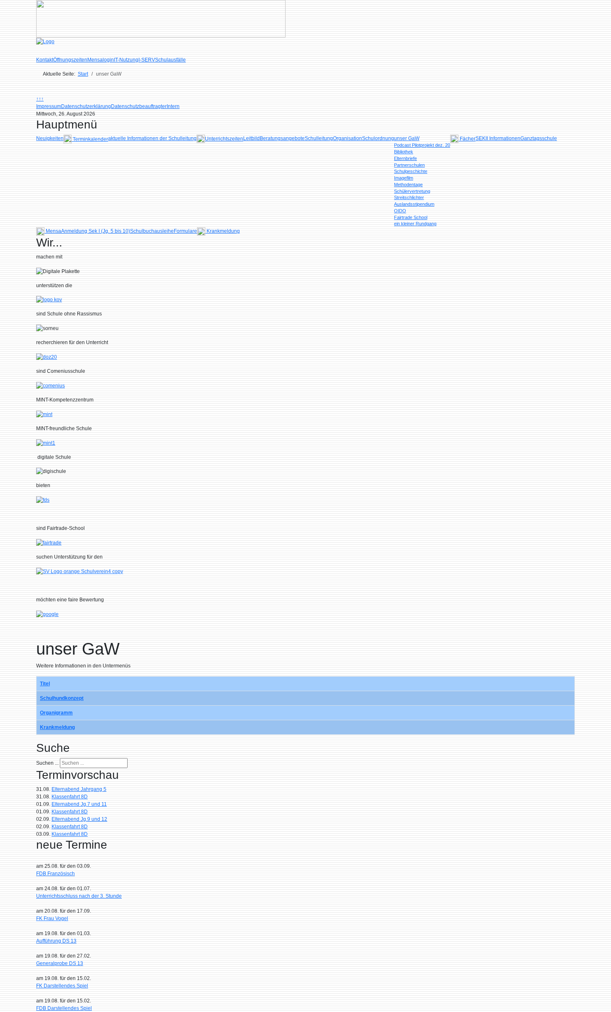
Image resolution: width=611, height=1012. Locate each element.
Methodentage (408, 184)
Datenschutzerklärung (86, 106)
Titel (45, 684)
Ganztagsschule (538, 138)
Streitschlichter (409, 197)
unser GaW (406, 138)
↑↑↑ (40, 99)
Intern (173, 106)
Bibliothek (403, 151)
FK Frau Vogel (52, 918)
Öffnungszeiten (70, 60)
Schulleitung (319, 138)
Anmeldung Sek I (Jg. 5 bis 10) (95, 231)
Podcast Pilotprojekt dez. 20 (422, 145)
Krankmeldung (57, 727)
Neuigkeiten (50, 138)
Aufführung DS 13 (56, 941)
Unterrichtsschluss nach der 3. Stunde (79, 896)
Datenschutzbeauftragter (139, 106)
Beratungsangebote (282, 138)
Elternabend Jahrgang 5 (79, 789)
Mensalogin (100, 60)
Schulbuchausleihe (152, 231)
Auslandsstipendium (414, 204)
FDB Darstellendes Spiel (64, 1008)
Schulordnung (378, 138)
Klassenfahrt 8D (70, 797)
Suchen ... (47, 763)
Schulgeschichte (410, 171)
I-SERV (146, 60)
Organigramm (56, 713)
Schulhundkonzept (62, 698)
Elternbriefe (405, 158)
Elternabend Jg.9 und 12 (79, 819)
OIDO (400, 210)
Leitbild (251, 138)
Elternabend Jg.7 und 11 (79, 804)
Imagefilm (403, 177)
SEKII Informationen (497, 138)
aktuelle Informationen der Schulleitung (152, 138)
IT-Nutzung (126, 60)
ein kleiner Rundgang (415, 223)
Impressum (48, 106)
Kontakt (44, 60)
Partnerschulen (409, 165)
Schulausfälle (170, 60)
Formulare (185, 231)
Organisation (347, 138)
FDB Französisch (55, 874)
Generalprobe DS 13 (59, 963)
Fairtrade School (410, 217)
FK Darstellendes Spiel (62, 986)
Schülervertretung (412, 191)
